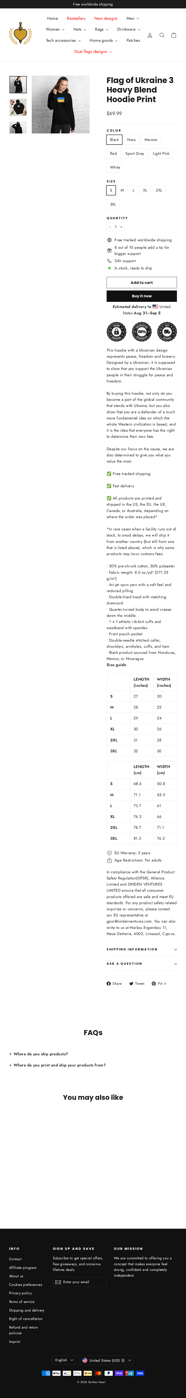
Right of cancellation (26, 1318)
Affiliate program (23, 1267)
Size (111, 181)
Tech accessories (61, 40)
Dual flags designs (91, 51)
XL (145, 190)
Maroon (151, 139)
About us (16, 1276)
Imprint (14, 1341)
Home (52, 18)
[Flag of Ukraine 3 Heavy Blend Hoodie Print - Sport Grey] (35, 1184)
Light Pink (161, 153)
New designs (105, 18)
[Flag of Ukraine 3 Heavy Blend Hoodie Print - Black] (12, 1184)
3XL (113, 204)
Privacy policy (20, 1293)
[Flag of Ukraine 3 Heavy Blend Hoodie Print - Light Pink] (40, 1184)
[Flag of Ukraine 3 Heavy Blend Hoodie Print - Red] (29, 1184)
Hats (78, 29)
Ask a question (124, 964)
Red (113, 153)
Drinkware (127, 29)
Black (114, 139)
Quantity (117, 218)
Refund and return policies (23, 1330)
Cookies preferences (25, 1284)
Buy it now (142, 296)
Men (131, 18)
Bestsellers (76, 18)
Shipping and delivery (26, 1310)
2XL (159, 190)
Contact (15, 1259)
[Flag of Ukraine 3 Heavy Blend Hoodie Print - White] (12, 1188)
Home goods (102, 40)
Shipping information (132, 949)
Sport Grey (134, 153)
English (61, 1360)
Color (114, 131)
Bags (100, 29)
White (115, 167)
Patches (133, 40)
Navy (131, 139)
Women (53, 29)
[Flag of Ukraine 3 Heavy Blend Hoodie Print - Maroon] (23, 1184)
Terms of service (22, 1301)
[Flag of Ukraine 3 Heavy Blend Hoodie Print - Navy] (18, 1184)
